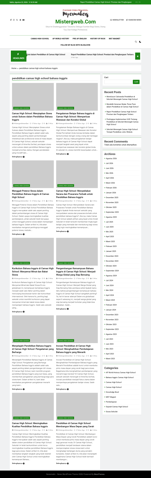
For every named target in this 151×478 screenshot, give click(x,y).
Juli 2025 (109, 222)
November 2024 (112, 261)
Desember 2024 (112, 256)
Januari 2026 (111, 193)
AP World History (60, 39)
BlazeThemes (99, 474)
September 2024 (112, 271)
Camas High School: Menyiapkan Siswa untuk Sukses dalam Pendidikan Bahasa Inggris (32, 116)
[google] (20, 20)
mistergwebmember (21, 123)
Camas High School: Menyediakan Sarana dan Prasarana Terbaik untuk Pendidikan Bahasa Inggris (74, 194)
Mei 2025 (109, 232)
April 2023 (110, 354)
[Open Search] (136, 42)
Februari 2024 (111, 305)
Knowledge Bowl (112, 392)
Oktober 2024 (111, 266)
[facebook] (11, 20)
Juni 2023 (109, 344)
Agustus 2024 (111, 276)
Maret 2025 (110, 241)
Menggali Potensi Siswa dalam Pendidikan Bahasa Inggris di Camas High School (30, 194)
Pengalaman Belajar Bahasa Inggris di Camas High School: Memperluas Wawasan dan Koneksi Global (75, 116)
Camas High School (40, 39)
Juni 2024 (109, 285)
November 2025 (112, 202)
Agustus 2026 (111, 158)
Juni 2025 (109, 227)
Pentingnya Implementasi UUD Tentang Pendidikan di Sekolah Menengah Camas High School (122, 122)
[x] (17, 20)
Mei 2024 (109, 290)
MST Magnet (114, 39)
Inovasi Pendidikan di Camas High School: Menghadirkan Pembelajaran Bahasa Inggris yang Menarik (74, 349)
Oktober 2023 (111, 324)
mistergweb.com (75, 22)
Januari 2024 (111, 310)
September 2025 (112, 212)
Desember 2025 (112, 197)
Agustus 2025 (111, 217)
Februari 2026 (111, 188)
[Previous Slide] (136, 2)
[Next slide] (139, 2)
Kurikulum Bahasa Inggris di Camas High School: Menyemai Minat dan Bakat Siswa (33, 271)
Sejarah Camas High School (117, 407)
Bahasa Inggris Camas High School (120, 377)
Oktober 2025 (111, 207)
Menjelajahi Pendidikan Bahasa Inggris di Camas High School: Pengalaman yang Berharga (33, 349)
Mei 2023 (109, 349)
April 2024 (110, 295)
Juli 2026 (109, 163)
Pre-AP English (80, 39)
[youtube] (23, 20)
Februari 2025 (111, 246)
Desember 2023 (112, 315)
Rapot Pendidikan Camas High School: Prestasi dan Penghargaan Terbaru (106, 2)
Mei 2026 (109, 173)
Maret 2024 (110, 300)
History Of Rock (97, 39)
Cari (106, 77)
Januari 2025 (111, 251)
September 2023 (112, 329)
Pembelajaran (111, 402)
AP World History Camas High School (121, 372)
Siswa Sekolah (111, 412)
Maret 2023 (110, 359)
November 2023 (112, 320)
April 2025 (110, 236)
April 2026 (110, 178)
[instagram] (13, 20)
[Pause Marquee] (137, 56)
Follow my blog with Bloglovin (75, 45)
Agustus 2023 (111, 334)
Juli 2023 (109, 339)
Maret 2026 (110, 183)
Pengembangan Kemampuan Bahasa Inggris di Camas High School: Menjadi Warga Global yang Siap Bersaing (76, 271)
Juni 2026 (109, 168)
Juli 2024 (109, 280)
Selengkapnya (17, 156)
